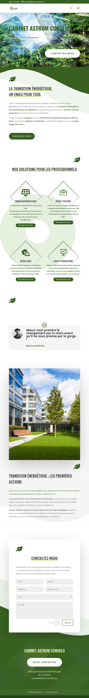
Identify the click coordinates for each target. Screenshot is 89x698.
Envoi (68, 622)
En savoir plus (25, 225)
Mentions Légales (35, 692)
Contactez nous (22, 136)
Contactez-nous (62, 53)
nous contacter (44, 662)
